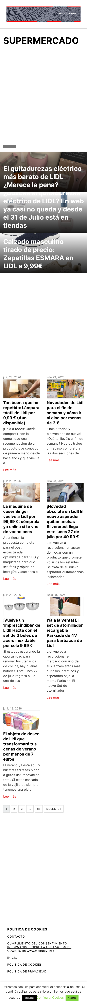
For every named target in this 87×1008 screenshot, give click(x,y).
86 (38, 808)
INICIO (12, 957)
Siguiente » (53, 808)
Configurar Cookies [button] (50, 997)
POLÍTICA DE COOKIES (24, 964)
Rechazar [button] (29, 997)
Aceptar (72, 997)
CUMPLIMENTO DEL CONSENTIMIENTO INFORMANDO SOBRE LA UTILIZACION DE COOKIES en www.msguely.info (39, 947)
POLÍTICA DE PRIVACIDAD (27, 971)
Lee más (9, 470)
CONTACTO (16, 936)
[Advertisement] (43, 96)
